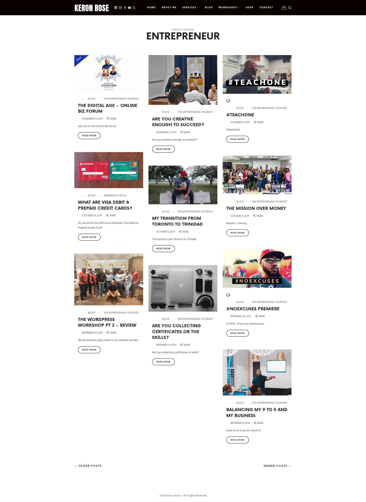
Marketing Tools (115, 195)
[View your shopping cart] (284, 7)
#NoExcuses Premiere (252, 309)
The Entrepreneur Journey (121, 99)
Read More (89, 135)
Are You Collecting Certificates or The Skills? (176, 331)
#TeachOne (240, 115)
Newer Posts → (278, 466)
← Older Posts (88, 466)
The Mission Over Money (256, 208)
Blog (91, 99)
